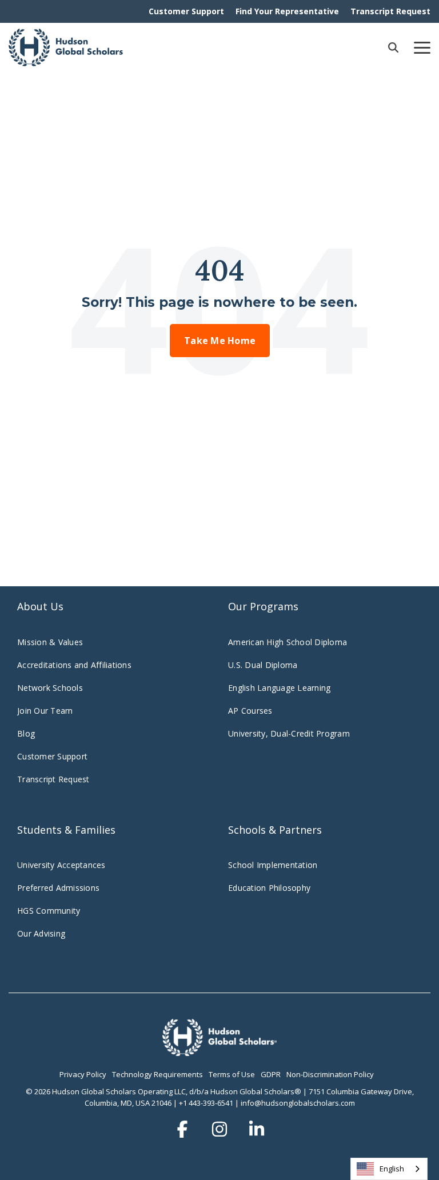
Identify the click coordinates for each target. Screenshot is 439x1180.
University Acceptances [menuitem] (61, 864)
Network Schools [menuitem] (51, 687)
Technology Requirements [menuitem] (157, 1074)
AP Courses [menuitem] (250, 710)
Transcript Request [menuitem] (390, 11)
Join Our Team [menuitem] (45, 710)
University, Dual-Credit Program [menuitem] (289, 733)
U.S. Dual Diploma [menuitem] (262, 664)
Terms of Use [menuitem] (232, 1074)
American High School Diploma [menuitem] (287, 642)
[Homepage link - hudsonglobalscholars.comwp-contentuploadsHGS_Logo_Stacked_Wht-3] (219, 1050)
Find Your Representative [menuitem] (287, 11)
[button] (422, 47)
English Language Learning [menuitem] (279, 687)
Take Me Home (220, 340)
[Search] (393, 47)
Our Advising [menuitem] (41, 933)
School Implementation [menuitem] (272, 864)
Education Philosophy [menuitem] (269, 887)
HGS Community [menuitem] (48, 910)
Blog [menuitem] (26, 733)
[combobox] (389, 1169)
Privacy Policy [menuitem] (82, 1074)
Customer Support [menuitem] (186, 11)
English (392, 1168)
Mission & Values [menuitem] (50, 642)
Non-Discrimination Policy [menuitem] (330, 1074)
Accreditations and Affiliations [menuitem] (74, 664)
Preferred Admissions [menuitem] (58, 887)
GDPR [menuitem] (271, 1074)
